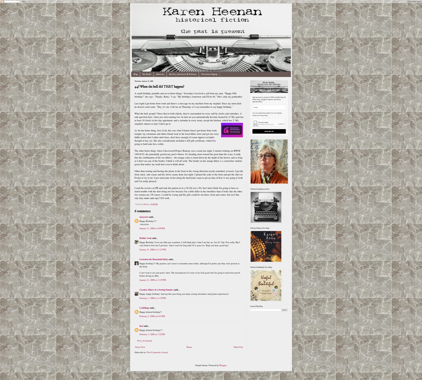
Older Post (238, 347)
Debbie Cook (145, 238)
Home (189, 347)
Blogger (222, 365)
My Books (146, 74)
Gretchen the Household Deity (153, 259)
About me (160, 74)
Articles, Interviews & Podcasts (182, 74)
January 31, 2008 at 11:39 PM (152, 279)
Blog (135, 74)
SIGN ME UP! (269, 131)
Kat (141, 326)
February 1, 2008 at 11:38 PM (152, 298)
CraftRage (144, 307)
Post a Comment (144, 340)
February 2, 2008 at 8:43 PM (152, 316)
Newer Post (140, 347)
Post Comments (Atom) (157, 352)
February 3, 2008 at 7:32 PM (152, 334)
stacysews (143, 216)
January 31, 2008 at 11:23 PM (152, 249)
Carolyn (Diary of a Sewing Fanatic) (156, 289)
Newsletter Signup (209, 74)
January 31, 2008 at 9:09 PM (152, 228)
